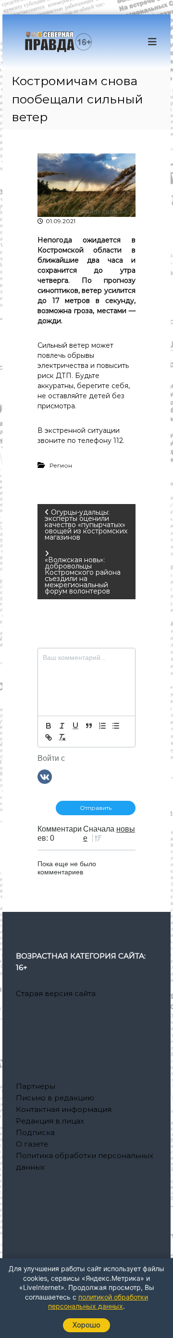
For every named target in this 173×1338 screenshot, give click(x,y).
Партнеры (35, 1086)
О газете (32, 1144)
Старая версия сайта (56, 993)
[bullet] (116, 726)
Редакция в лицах (50, 1120)
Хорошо (86, 1325)
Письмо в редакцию (55, 1097)
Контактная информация (63, 1109)
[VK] (44, 776)
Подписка (35, 1132)
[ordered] (102, 726)
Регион (60, 465)
